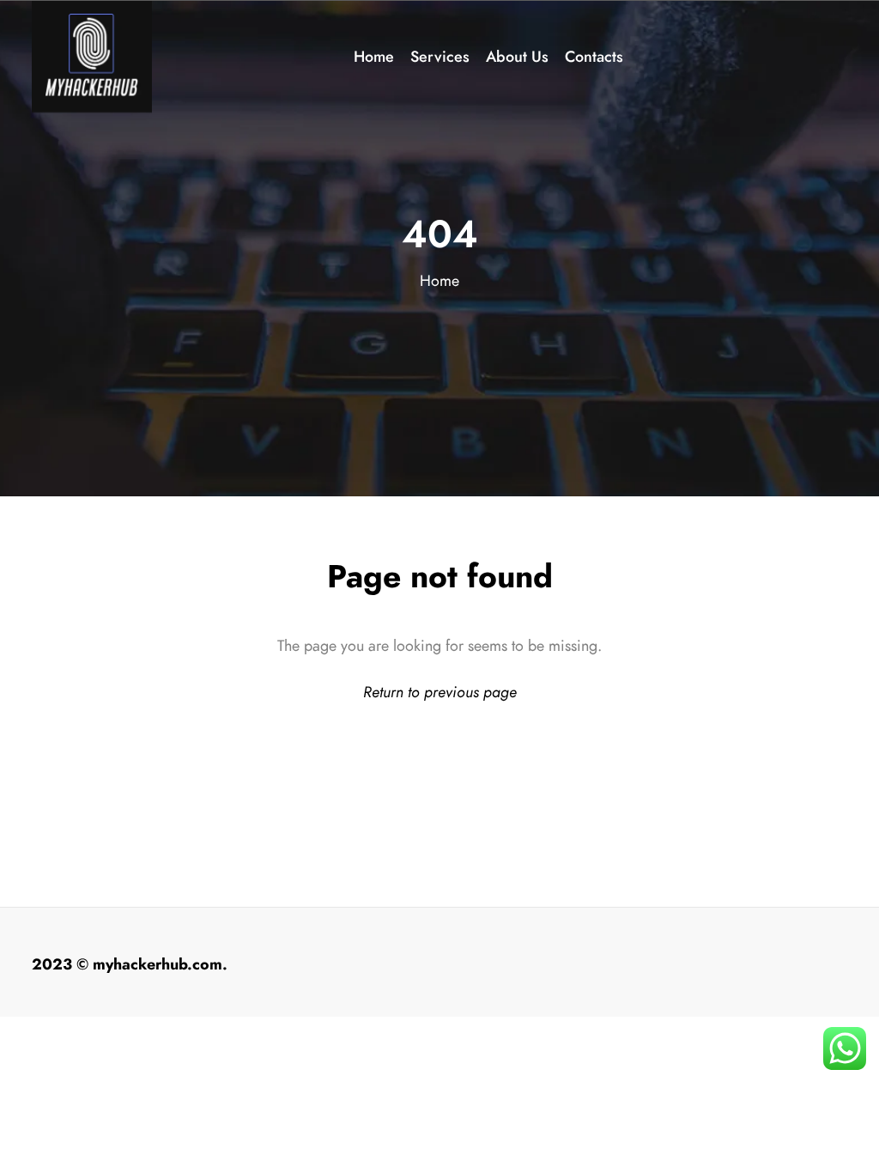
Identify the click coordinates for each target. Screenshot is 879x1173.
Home (439, 280)
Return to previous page (440, 691)
